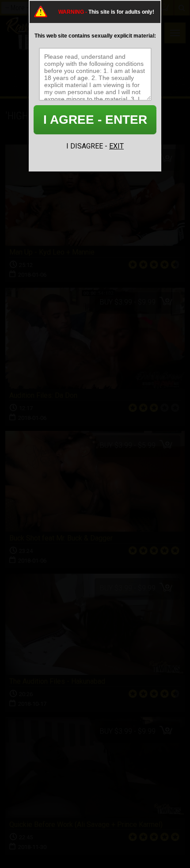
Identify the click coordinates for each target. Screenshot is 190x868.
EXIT (116, 146)
